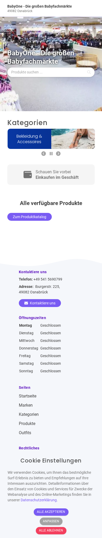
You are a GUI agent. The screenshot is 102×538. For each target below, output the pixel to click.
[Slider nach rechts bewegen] (58, 154)
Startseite (27, 396)
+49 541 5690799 (47, 279)
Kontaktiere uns (42, 303)
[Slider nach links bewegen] (43, 154)
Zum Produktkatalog (29, 217)
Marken (26, 405)
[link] (40, 8)
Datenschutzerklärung (39, 500)
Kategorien (29, 414)
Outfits (25, 432)
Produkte (27, 423)
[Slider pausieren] (51, 154)
